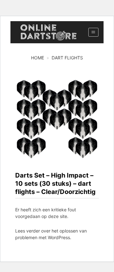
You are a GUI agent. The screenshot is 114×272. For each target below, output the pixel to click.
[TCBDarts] (48, 32)
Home (37, 57)
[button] (93, 32)
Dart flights (67, 57)
